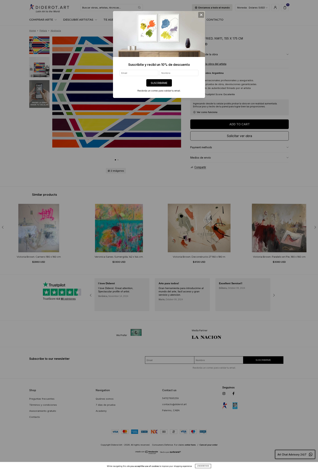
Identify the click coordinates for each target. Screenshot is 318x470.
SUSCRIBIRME (159, 83)
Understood (203, 466)
